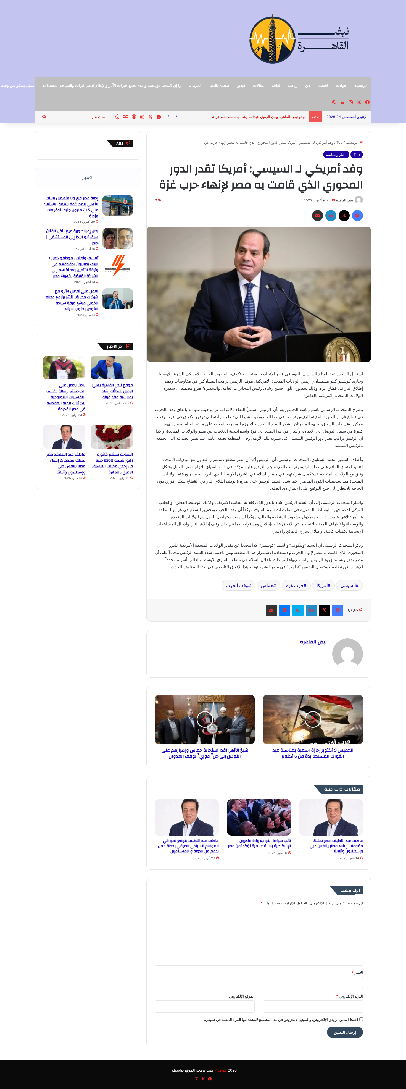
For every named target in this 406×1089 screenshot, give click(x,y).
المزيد (197, 85)
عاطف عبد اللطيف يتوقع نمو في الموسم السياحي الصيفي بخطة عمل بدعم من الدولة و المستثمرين (188, 846)
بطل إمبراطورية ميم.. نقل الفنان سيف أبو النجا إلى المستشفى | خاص (72, 237)
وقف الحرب (237, 585)
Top (339, 142)
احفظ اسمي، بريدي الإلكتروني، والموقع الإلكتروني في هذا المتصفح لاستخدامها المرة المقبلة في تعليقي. (281, 1019)
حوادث (341, 85)
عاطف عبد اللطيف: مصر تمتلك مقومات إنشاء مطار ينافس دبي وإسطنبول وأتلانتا (336, 846)
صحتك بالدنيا (220, 85)
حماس (267, 585)
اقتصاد (323, 85)
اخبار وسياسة (336, 154)
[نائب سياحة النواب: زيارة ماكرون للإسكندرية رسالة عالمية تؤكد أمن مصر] (259, 817)
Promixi (220, 1070)
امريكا (322, 585)
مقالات (258, 85)
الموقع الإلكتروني (242, 996)
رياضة (292, 85)
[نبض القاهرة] (318, 38)
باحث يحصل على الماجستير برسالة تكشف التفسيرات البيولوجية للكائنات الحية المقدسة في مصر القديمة (65, 397)
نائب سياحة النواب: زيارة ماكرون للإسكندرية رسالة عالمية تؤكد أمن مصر (259, 843)
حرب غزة (295, 585)
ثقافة (276, 85)
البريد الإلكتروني (349, 996)
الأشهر (88, 177)
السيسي (348, 585)
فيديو (241, 85)
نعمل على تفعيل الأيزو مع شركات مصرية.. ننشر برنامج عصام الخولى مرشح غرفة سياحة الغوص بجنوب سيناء (72, 300)
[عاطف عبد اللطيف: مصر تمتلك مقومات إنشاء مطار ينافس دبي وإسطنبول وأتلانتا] (331, 817)
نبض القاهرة (344, 200)
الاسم (357, 972)
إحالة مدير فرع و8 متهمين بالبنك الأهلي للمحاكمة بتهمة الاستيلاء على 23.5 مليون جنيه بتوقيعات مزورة (70, 207)
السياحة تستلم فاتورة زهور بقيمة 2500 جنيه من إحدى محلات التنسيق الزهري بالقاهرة (112, 463)
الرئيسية (361, 85)
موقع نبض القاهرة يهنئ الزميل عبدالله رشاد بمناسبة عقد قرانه (112, 391)
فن (307, 85)
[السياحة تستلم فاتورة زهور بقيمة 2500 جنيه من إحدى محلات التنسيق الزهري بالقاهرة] (112, 437)
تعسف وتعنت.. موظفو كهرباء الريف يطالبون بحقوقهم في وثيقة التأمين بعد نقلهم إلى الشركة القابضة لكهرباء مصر (73, 267)
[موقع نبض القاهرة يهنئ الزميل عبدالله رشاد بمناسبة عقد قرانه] (112, 367)
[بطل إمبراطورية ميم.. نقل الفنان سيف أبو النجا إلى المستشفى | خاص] (117, 238)
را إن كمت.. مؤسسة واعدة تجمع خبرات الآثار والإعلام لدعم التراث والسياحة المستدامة (111, 85)
